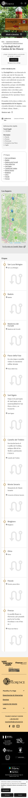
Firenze (7, 179)
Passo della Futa (10, 164)
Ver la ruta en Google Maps (12, 246)
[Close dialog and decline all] (27, 781)
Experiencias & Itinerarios (12, 41)
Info (4, 708)
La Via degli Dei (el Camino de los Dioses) (13, 43)
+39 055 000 (14, 718)
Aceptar (20, 795)
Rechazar (7, 795)
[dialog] (14, 789)
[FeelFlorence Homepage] (8, 3)
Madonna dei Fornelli (11, 162)
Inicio (3, 41)
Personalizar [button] (6, 790)
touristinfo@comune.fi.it (14, 722)
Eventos (6, 700)
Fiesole (7, 177)
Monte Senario (9, 170)
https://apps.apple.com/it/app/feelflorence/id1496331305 (14, 771)
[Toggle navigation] (25, 3)
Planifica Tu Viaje (9, 691)
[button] (13, 219)
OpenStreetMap (17, 242)
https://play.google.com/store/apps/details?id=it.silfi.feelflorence (14, 768)
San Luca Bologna (10, 158)
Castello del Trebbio (11, 168)
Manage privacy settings (14, 63)
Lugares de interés (10, 704)
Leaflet (11, 242)
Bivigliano (8, 172)
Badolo (7, 160)
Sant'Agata (8, 166)
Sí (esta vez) (14, 59)
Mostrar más (6, 112)
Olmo (6, 174)
